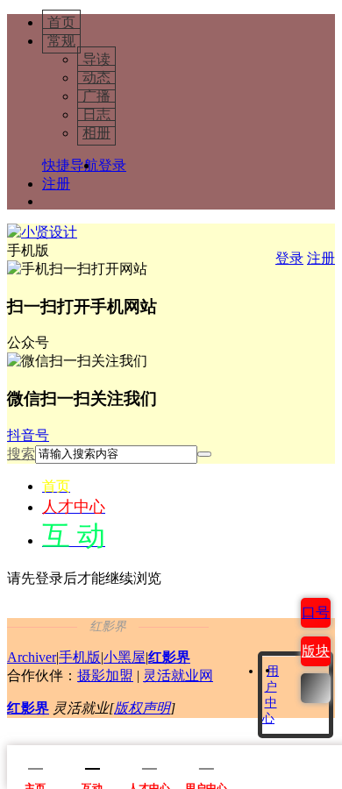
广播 (96, 96)
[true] (204, 454)
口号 (316, 612)
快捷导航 (70, 165)
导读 (96, 59)
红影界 (169, 657)
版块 (316, 650)
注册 (56, 183)
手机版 (80, 657)
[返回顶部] (316, 688)
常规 (61, 40)
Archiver (31, 657)
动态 (96, 77)
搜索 (21, 453)
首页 (61, 22)
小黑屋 (124, 657)
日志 (96, 114)
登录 (112, 165)
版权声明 (142, 707)
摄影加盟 (105, 675)
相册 (96, 132)
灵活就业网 (178, 675)
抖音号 (28, 435)
